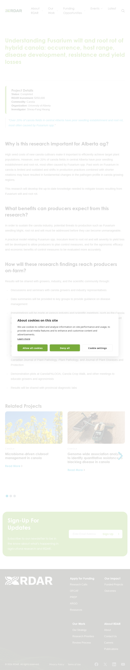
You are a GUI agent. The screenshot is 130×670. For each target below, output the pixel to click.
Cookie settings (97, 347)
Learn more (23, 338)
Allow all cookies (32, 347)
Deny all (65, 347)
